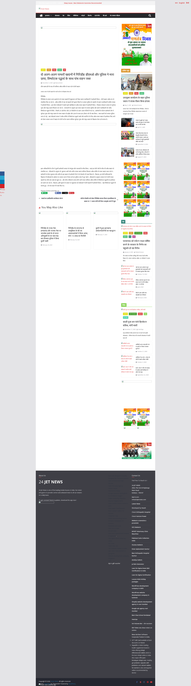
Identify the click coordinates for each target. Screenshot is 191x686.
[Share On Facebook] (2, 173)
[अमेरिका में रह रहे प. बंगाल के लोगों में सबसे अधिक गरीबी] (127, 360)
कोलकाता (57, 15)
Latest (43, 70)
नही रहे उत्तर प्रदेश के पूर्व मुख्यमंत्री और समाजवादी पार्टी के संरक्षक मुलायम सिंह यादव (143, 269)
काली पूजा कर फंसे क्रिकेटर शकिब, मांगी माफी (135, 323)
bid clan (110, 483)
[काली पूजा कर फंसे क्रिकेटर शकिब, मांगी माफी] (136, 309)
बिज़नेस (90, 15)
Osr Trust (111, 543)
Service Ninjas (112, 488)
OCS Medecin (136, 527)
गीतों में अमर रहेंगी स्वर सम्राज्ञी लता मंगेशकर (141, 294)
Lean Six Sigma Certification (141, 575)
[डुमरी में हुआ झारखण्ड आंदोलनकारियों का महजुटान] (106, 213)
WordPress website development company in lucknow (140, 595)
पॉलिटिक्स (75, 15)
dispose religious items (115, 501)
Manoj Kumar (59, 83)
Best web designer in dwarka (117, 476)
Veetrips (134, 619)
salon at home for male (116, 481)
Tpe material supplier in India (117, 548)
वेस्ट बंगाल (126, 317)
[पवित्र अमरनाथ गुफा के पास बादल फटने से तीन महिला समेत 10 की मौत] (127, 283)
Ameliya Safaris (137, 560)
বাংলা (176, 3)
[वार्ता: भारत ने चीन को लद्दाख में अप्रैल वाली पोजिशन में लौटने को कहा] (127, 371)
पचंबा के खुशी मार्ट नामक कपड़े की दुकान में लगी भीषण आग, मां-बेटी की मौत (143, 122)
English (182, 3)
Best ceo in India (113, 528)
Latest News (136, 504)
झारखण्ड (47, 15)
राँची (64, 70)
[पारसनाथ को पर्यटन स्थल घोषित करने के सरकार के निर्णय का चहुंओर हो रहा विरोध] (136, 227)
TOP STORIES (138, 233)
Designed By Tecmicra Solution (118, 478)
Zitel (109, 561)
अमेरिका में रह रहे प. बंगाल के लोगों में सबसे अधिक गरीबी (143, 358)
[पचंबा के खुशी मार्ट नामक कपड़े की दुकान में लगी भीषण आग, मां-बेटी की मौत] (127, 124)
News (48, 70)
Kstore (142, 643)
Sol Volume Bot (137, 623)
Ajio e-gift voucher (114, 563)
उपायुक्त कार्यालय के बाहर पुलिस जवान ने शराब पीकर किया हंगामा (136, 99)
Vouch (144, 508)
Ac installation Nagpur (115, 496)
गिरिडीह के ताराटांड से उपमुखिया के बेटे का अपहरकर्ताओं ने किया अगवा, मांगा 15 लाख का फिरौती (78, 232)
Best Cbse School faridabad (141, 615)
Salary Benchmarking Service (117, 518)
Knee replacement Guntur (140, 549)
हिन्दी (187, 3)
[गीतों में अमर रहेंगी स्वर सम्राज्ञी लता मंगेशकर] (127, 295)
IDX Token (135, 628)
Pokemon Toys (113, 516)
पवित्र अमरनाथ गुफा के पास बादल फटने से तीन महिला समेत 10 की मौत (143, 282)
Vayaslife (134, 645)
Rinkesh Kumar (138, 105)
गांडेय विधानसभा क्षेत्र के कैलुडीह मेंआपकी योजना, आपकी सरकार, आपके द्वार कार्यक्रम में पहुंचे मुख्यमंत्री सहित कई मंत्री (142, 137)
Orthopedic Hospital (143, 512)
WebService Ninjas (114, 491)
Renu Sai (135, 634)
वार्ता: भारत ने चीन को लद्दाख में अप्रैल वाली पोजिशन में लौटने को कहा (143, 370)
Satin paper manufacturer (116, 508)
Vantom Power (141, 516)
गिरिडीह (54, 70)
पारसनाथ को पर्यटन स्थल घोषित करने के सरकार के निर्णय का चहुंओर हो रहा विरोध (136, 244)
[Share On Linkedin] (2, 182)
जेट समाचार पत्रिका (115, 15)
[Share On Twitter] (2, 178)
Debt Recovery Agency (115, 486)
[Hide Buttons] (2, 189)
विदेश (68, 15)
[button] (51, 15)
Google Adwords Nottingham (117, 493)
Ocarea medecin (137, 545)
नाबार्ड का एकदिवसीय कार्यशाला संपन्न (52, 198)
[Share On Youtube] (2, 186)
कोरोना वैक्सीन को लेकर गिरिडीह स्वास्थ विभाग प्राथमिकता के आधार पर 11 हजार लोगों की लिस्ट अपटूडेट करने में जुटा (98, 199)
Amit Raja (140, 329)
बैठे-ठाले (105, 15)
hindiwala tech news (114, 526)
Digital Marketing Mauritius (117, 498)
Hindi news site (113, 546)
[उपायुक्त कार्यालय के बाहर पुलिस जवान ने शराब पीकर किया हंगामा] (136, 82)
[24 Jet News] (41, 15)
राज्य (134, 236)
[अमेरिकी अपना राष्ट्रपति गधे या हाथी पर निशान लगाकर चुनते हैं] (127, 348)
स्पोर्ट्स (83, 15)
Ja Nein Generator (138, 564)
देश (63, 15)
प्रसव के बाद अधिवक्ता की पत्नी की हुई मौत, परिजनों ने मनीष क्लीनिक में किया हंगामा (143, 152)
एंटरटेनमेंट (97, 15)
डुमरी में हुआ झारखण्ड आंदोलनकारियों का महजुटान (105, 229)
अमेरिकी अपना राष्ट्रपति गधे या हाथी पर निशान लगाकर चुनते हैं (142, 346)
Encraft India (112, 531)
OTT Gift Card (136, 640)
